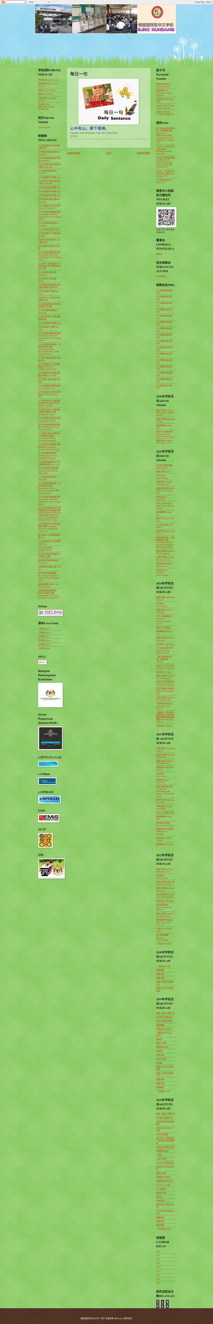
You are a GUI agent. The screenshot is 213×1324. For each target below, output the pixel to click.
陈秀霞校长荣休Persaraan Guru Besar (165, 824)
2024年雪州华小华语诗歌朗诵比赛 (49, 317)
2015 (158, 1255)
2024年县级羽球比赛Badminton (47, 273)
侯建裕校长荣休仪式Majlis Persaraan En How (165, 490)
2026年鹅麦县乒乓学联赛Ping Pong (49, 542)
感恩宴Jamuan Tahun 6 (165, 845)
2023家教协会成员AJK (164, 367)
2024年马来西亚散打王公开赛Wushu (49, 240)
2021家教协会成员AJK (164, 354)
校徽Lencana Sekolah (47, 90)
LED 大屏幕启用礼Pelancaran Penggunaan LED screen (164, 620)
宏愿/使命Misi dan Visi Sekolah (48, 85)
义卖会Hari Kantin (164, 725)
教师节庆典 (161, 1059)
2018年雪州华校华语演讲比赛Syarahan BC (49, 182)
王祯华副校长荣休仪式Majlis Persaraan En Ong (165, 691)
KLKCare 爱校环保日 (165, 812)
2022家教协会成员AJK (164, 361)
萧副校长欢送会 (163, 1177)
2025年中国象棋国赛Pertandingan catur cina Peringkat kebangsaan (47, 455)
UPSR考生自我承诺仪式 (164, 1212)
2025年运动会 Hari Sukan (164, 526)
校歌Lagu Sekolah (45, 94)
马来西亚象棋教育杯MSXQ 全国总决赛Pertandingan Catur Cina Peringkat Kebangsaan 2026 (49, 594)
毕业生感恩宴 (162, 1134)
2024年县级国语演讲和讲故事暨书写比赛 (49, 305)
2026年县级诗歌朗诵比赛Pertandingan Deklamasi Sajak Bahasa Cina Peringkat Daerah (49, 500)
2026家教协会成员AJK (164, 386)
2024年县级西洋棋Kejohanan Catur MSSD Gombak (164, 650)
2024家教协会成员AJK (164, 373)
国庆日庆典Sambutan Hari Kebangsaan (165, 552)
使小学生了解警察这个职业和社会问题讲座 (165, 1140)
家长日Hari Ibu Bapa (165, 900)
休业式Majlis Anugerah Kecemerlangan (162, 572)
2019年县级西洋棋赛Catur (49, 191)
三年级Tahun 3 (44, 636)
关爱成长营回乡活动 (165, 1147)
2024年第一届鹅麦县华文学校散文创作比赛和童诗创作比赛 (49, 266)
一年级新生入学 (163, 966)
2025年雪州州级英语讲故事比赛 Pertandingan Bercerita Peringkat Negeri (49, 447)
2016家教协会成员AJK (164, 323)
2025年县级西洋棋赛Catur (49, 323)
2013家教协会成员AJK (164, 304)
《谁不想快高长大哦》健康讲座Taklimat (164, 659)
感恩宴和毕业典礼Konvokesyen (164, 564)
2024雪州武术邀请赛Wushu (47, 279)
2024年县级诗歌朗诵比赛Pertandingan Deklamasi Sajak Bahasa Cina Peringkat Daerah (49, 256)
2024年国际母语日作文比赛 (49, 247)
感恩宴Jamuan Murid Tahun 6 (165, 768)
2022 (158, 1271)
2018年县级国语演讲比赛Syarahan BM (49, 159)
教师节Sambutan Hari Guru (165, 519)
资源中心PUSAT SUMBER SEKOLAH (165, 113)
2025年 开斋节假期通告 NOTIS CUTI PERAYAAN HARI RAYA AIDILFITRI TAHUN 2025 (165, 162)
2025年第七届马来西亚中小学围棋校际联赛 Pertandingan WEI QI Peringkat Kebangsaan (49, 437)
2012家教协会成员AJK (164, 297)
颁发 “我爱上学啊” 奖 (165, 1013)
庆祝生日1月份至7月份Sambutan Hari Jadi (165, 666)
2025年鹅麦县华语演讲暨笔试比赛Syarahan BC (49, 374)
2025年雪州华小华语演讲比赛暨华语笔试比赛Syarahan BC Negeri (49, 412)
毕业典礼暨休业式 (164, 1017)
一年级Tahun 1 (44, 628)
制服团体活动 (162, 1047)
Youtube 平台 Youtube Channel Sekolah (165, 106)
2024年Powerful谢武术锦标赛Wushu (49, 298)
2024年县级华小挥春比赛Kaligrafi (49, 234)
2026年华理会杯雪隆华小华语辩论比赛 (49, 555)
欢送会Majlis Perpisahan (161, 498)
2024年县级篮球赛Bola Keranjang (48, 311)
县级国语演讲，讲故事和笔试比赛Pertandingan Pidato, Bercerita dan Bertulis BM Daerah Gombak (165, 542)
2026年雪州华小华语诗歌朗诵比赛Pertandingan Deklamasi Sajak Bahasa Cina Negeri (49, 528)
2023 (158, 1275)
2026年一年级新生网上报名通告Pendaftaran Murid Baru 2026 (165, 150)
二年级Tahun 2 (44, 632)
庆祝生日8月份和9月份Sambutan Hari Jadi (165, 683)
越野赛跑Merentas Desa (164, 426)
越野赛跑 (160, 970)
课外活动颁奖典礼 (164, 1021)
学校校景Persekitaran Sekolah (47, 99)
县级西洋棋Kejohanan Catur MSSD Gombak (165, 895)
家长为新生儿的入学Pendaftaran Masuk (165, 883)
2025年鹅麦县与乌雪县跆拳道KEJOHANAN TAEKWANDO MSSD (49, 366)
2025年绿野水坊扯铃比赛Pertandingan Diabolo (49, 419)
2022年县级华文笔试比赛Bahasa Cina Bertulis (49, 206)
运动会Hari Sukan (163, 671)
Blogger (120, 1318)
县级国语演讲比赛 (164, 1181)
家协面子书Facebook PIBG (165, 100)
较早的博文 (143, 153)
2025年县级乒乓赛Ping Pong (48, 328)
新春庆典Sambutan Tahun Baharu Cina (164, 441)
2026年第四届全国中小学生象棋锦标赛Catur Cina (49, 463)
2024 (158, 1279)
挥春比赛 (160, 974)
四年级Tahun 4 (44, 640)
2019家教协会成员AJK (164, 342)
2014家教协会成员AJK (164, 310)
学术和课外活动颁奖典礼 (165, 1122)
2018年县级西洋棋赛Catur (49, 177)
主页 (108, 153)
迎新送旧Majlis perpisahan (162, 781)
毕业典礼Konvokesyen (161, 604)
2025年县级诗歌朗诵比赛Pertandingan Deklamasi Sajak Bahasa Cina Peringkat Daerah (49, 337)
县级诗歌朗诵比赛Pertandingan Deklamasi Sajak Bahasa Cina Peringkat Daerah (165, 791)
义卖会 (159, 1154)
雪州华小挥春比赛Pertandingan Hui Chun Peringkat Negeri (165, 434)
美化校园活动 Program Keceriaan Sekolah (164, 907)
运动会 (159, 1062)
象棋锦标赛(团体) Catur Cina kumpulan (48, 585)
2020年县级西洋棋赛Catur (49, 195)
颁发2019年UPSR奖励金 (164, 989)
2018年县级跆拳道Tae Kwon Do (47, 172)
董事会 (159, 254)
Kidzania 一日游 (163, 1184)
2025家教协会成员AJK (164, 380)
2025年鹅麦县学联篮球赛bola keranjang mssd (49, 387)
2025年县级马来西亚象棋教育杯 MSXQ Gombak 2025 (49, 394)
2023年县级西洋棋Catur (48, 229)
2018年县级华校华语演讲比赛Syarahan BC (49, 165)
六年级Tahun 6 (44, 648)
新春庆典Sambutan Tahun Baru (164, 611)
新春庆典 (160, 978)
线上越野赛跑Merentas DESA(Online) (162, 937)
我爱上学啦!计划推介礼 (164, 983)
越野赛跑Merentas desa (164, 513)
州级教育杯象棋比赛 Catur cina (49, 567)
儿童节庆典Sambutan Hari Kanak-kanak (165, 558)
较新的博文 (74, 153)
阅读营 (159, 1039)
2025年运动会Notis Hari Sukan (164, 181)
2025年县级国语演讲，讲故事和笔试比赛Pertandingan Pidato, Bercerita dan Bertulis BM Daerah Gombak (49, 349)
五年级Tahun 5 (44, 644)
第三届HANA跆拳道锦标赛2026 (49, 536)
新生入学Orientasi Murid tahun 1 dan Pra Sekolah (165, 412)
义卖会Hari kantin (163, 943)
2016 (158, 1259)
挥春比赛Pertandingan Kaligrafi (165, 420)
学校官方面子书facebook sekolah (163, 85)
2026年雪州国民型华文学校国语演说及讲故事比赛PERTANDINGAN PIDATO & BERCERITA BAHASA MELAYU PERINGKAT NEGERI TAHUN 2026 (49, 514)
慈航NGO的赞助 (163, 627)
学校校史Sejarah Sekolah (48, 79)
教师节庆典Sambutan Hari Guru (165, 638)
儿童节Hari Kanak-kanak (164, 929)
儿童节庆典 (161, 1158)
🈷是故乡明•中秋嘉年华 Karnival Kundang (164, 831)
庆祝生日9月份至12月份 (164, 1129)
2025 (158, 1283)
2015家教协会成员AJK (164, 317)
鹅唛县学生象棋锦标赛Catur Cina (48, 561)
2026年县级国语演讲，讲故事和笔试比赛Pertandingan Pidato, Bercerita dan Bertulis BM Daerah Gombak (49, 488)
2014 (158, 1251)
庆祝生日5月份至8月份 (165, 1168)
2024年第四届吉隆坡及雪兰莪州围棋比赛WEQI (49, 286)
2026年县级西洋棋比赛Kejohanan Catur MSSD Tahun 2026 (48, 470)
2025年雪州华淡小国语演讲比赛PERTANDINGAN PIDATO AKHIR (49, 403)
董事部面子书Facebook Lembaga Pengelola (164, 93)
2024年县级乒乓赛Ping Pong (48, 292)
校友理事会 (161, 276)
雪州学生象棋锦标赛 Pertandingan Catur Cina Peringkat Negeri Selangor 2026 (49, 577)
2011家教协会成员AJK (164, 291)
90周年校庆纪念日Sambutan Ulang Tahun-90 (164, 706)
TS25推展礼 (161, 1188)
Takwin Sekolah (44, 127)
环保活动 (160, 1055)
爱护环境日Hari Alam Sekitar (165, 532)
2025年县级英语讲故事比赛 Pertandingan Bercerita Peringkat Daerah (49, 427)
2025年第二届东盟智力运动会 (49, 380)
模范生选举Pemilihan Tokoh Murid (165, 755)
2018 (158, 1267)
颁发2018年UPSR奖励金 (164, 1068)
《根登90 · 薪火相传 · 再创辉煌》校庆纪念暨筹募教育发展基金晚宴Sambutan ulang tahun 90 (165, 717)
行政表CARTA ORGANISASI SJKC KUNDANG (46, 106)
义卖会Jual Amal (163, 1029)
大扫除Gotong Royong (165, 644)
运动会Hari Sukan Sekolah (163, 839)
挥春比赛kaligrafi (163, 471)
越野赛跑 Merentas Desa (164, 632)
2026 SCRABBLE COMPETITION (45, 549)
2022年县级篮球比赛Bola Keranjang (49, 200)
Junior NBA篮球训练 (165, 1162)
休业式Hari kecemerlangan (162, 476)
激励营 (159, 1051)
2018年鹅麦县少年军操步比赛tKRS (49, 146)
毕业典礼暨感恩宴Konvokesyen (164, 466)
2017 (158, 1263)
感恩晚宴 (160, 1025)
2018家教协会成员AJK (164, 335)
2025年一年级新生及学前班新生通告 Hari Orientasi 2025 (165, 173)
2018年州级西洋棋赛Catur (49, 187)
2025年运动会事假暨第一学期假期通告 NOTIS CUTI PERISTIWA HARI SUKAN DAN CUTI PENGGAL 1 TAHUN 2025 (165, 135)
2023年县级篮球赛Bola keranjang (48, 224)
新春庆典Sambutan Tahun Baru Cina (164, 483)
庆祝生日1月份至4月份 (165, 1205)
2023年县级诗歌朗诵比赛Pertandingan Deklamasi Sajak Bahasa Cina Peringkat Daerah (49, 216)
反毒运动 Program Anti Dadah (164, 807)
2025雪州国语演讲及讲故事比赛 (49, 359)
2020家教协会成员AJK (164, 348)
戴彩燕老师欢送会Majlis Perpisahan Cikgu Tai (164, 922)
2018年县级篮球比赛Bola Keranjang (49, 153)
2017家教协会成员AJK (164, 329)
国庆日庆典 (161, 1043)
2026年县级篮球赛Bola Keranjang (48, 478)
